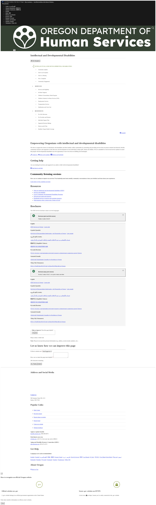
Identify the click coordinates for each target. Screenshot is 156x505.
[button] (5, 3)
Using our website (38, 424)
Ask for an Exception (43, 72)
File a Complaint (42, 78)
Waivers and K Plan (42, 126)
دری (64, 457)
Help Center (37, 410)
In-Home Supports (42, 92)
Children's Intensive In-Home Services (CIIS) (48, 98)
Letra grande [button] (70, 233)
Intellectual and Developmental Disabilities (53, 66)
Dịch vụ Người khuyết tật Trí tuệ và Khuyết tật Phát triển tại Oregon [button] (47, 266)
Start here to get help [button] (37, 168)
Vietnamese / (11, 23)
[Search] (152, 28)
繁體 (52, 457)
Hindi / (8, 13)
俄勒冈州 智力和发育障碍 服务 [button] (39, 246)
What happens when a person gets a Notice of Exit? (47, 200)
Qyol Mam (102, 457)
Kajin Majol (109, 457)
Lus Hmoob (86, 457)
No (36, 332)
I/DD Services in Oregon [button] (36, 227)
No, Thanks (34, 364)
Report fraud (37, 420)
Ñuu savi (115, 457)
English (7, 11)
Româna (38, 459)
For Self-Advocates (42, 114)
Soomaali (49, 459)
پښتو (120, 457)
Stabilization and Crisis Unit (44, 107)
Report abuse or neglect (40, 417)
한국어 (97, 457)
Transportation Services (43, 104)
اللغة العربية (43, 457)
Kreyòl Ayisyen (75, 457)
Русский (44, 459)
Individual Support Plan (43, 120)
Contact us (35, 154)
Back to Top (35, 469)
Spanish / (10, 21)
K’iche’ (92, 457)
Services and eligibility (39, 192)
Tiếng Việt (67, 459)
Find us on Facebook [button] (57, 154)
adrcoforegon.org (34, 444)
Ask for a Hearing (42, 75)
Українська (61, 459)
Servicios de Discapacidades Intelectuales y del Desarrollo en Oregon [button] (48, 233)
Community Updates (43, 69)
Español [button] (123, 133)
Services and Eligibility (43, 89)
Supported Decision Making (44, 123)
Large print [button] (47, 227)
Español (37, 457)
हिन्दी (81, 457)
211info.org (33, 439)
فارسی (68, 457)
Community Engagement (44, 81)
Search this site (22, 55)
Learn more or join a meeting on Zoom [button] (40, 181)
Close (2, 503)
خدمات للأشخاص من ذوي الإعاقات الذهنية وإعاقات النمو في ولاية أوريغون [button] (50, 240)
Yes (33, 332)
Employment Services (43, 101)
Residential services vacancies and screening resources (48, 198)
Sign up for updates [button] (44, 154)
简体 (49, 457)
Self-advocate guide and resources (42, 196)
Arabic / (10, 6)
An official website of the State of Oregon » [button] (44, 2)
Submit (39, 364)
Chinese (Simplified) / (13, 8)
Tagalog (55, 459)
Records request (38, 413)
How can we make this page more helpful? (41, 357)
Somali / (11, 19)
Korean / (9, 16)
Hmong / (10, 14)
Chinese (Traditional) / (13, 9)
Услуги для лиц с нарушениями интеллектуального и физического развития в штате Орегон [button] (56, 253)
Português (33, 459)
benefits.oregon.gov (35, 433)
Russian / (10, 18)
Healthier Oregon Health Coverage (46, 129)
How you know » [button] (29, 2)
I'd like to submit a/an (36, 351)
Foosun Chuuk (58, 457)
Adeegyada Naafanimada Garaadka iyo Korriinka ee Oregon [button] (46, 259)
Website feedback (38, 427)
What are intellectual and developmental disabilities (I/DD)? (49, 190)
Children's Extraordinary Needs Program (47, 95)
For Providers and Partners (44, 117)
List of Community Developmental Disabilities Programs (48, 194)
